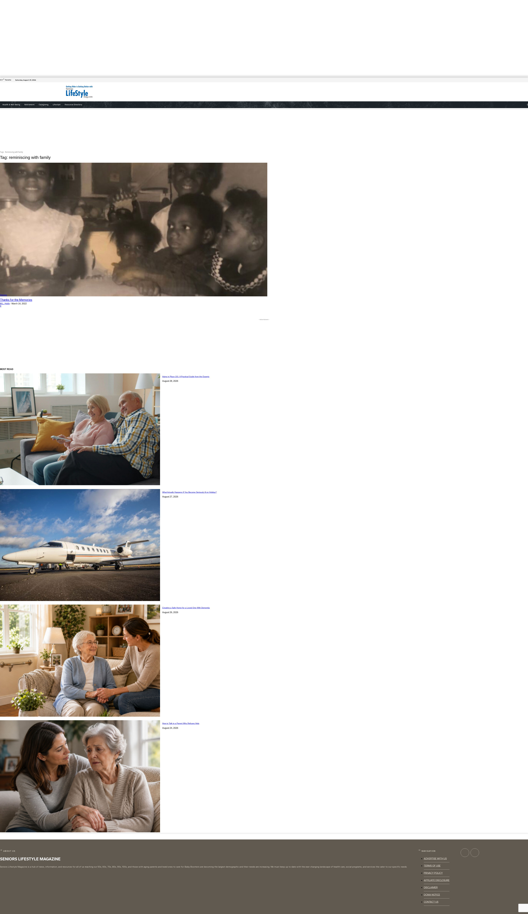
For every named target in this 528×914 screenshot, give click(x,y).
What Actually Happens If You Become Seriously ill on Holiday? (189, 492)
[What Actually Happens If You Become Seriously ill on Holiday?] (80, 545)
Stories (3, 295)
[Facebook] (526, 80)
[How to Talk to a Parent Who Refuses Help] (80, 776)
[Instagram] (475, 852)
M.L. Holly (5, 303)
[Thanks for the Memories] (133, 229)
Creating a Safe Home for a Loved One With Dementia (186, 608)
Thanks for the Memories (16, 299)
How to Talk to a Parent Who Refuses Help (180, 723)
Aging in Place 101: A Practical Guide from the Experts (185, 376)
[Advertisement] (208, 92)
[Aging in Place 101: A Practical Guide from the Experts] (80, 429)
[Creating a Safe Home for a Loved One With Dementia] (80, 661)
